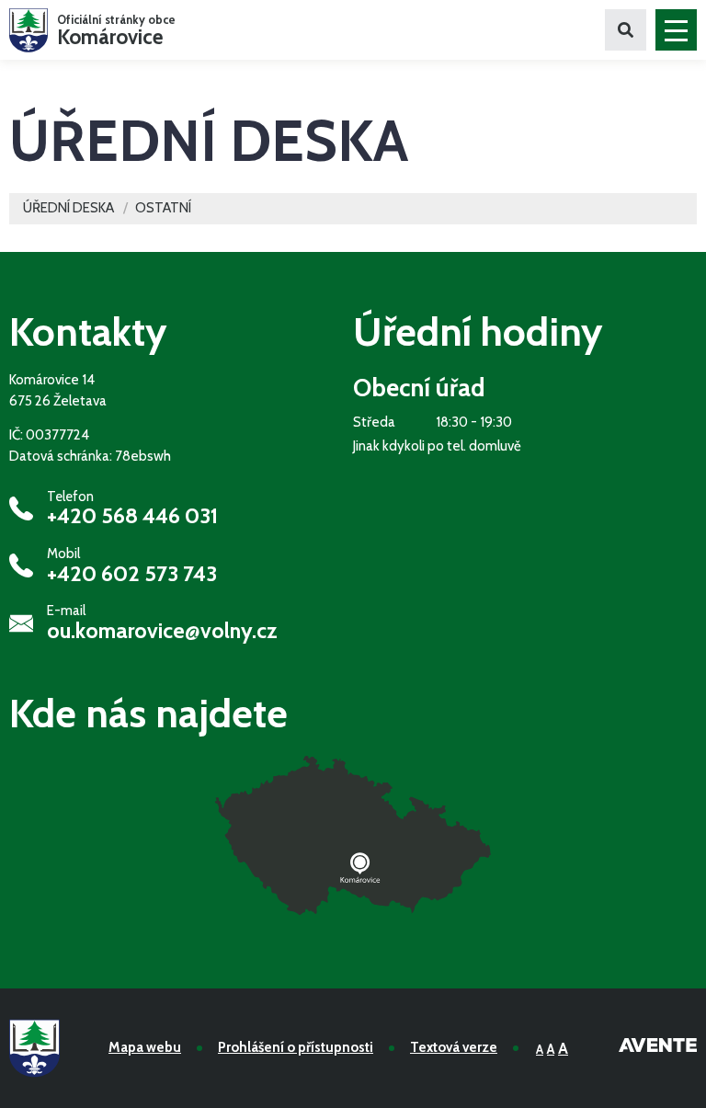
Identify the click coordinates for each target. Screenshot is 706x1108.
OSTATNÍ (163, 208)
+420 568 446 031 (132, 516)
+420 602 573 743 (132, 574)
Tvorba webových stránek (658, 1048)
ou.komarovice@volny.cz (162, 631)
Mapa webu (144, 1047)
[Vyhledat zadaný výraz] (625, 30)
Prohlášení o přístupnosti (295, 1047)
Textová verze (453, 1047)
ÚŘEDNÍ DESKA (68, 208)
